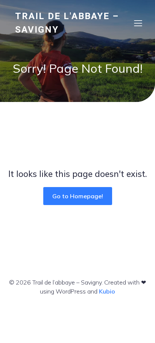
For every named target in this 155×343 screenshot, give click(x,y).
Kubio (107, 291)
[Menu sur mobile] (138, 22)
